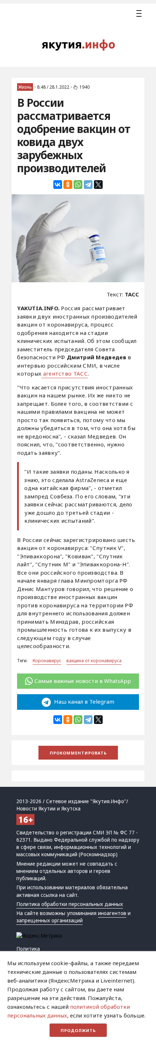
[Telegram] (88, 184)
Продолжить (78, 1030)
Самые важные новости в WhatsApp (82, 680)
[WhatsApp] (78, 184)
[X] (98, 184)
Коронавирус (47, 660)
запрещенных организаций (49, 920)
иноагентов (112, 913)
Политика (28, 949)
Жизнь (25, 87)
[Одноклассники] (67, 184)
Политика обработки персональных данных (69, 904)
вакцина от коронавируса (94, 660)
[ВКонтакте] (57, 184)
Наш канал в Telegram (83, 701)
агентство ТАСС (64, 373)
